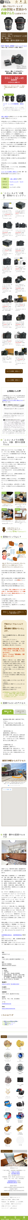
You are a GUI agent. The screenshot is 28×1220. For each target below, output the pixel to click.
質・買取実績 (11, 1201)
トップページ (5, 1197)
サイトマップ (5, 1194)
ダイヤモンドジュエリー (7, 1061)
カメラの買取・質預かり (13, 371)
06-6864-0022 (15, 984)
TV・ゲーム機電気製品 (20, 1097)
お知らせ (14, 1206)
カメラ (21, 181)
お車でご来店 (20, 711)
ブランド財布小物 (19, 1085)
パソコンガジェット (6, 1109)
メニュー (24, 1219)
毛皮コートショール (6, 1145)
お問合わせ (15, 1219)
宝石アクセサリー (19, 1061)
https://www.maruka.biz (8, 1008)
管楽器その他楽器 (19, 1133)
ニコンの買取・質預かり (13, 380)
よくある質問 (19, 1201)
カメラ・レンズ (14, 181)
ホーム (16, 2)
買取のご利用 (15, 1199)
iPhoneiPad (6, 1121)
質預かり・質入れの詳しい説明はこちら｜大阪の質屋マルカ (13, 612)
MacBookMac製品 (19, 1121)
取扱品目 (5, 1219)
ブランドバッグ (6, 1085)
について (9, 1023)
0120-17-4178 (6, 984)
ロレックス (7, 1072)
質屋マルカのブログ (16, 1203)
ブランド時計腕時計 (19, 1073)
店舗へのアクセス (6, 1206)
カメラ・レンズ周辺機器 (20, 1109)
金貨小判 (18, 1049)
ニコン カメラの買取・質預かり (9, 171)
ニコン (12, 184)
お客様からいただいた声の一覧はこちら (12, 400)
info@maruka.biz (6, 1003)
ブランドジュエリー (6, 1097)
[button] (6, 775)
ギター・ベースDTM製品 (7, 1133)
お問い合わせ (13, 1208)
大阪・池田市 (4, 116)
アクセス (20, 2)
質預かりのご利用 (6, 1199)
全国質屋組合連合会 (7, 935)
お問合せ (25, 2)
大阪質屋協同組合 (17, 935)
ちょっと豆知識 (5, 1203)
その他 (20, 1145)
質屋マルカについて (7, 1151)
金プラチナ (6, 1049)
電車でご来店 (7, 711)
